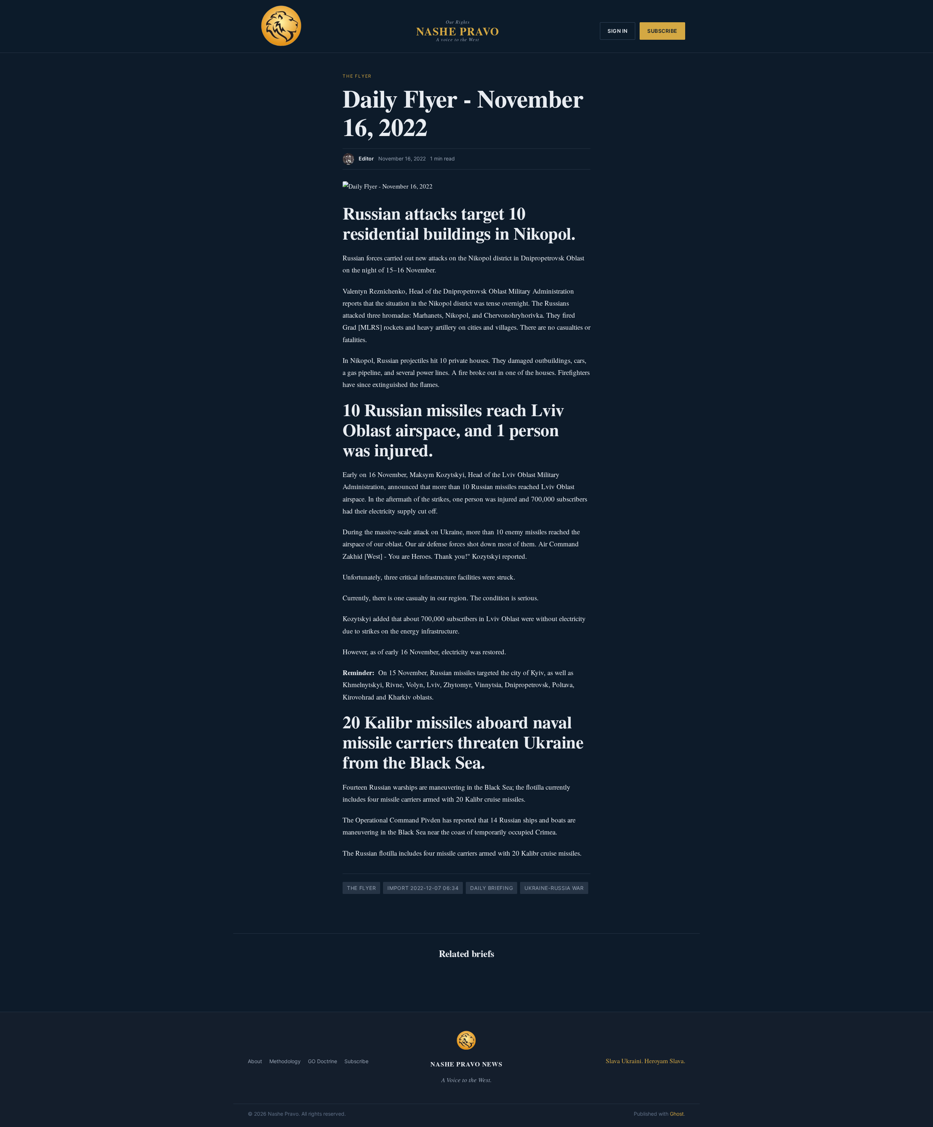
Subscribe (662, 31)
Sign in (618, 31)
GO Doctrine (322, 1061)
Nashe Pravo (457, 31)
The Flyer (357, 76)
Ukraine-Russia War (554, 888)
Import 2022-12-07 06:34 (422, 888)
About (255, 1061)
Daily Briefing (491, 888)
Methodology (285, 1061)
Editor (366, 158)
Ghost (677, 1114)
